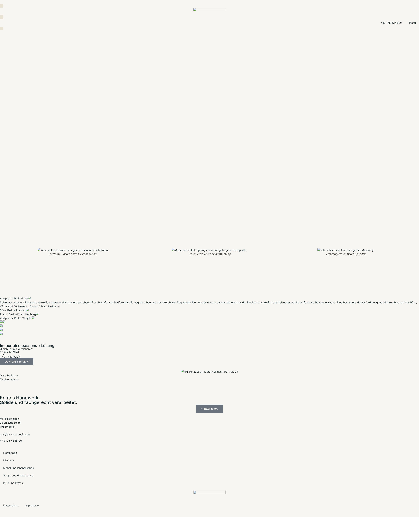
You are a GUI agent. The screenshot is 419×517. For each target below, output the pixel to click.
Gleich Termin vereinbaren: (16, 349)
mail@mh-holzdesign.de (15, 434)
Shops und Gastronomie (18, 475)
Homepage (10, 452)
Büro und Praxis (13, 483)
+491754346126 (10, 356)
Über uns (8, 460)
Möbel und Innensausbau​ (18, 467)
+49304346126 (9, 351)
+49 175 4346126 (391, 22)
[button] (1, 252)
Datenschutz (11, 505)
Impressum (32, 505)
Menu (412, 22)
